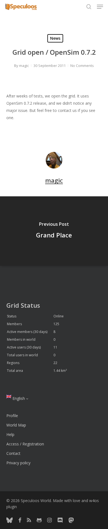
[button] (100, 6)
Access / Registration (25, 444)
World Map (16, 425)
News (55, 38)
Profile (12, 415)
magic (24, 65)
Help (10, 434)
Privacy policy (18, 462)
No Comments (82, 65)
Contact (13, 453)
